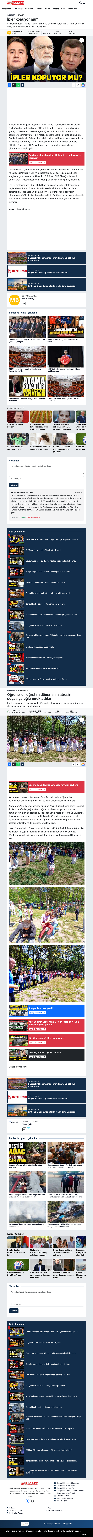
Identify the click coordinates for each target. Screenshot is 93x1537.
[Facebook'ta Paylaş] (9, 85)
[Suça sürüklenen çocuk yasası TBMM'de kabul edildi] (66, 386)
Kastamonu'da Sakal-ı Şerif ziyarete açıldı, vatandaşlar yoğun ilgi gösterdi (65, 1166)
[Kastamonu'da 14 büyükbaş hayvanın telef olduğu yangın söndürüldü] (66, 1211)
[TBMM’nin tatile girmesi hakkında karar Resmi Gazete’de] (27, 356)
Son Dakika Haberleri (65, 1498)
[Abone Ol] (83, 85)
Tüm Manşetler (63, 1496)
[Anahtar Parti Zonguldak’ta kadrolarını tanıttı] (66, 327)
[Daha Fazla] (22, 85)
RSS (26, 1524)
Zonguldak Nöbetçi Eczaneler (68, 1483)
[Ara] (80, 3)
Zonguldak (6, 8)
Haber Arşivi (62, 1501)
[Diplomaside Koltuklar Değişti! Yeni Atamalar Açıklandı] (27, 386)
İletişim (12, 1508)
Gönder (14, 485)
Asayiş (56, 8)
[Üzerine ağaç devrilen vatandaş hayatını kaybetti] (27, 1152)
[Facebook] (27, 1501)
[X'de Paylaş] (14, 85)
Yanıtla (15, 517)
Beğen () (24, 517)
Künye (50, 1508)
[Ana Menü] (84, 3)
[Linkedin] (28, 1129)
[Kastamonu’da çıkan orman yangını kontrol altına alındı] (27, 1211)
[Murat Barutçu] (14, 300)
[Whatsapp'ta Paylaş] (18, 85)
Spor (63, 8)
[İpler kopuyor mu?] (46, 59)
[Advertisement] (50, 105)
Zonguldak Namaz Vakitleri (67, 1488)
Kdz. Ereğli (17, 8)
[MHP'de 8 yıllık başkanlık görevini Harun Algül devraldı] (66, 356)
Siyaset (21, 15)
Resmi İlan (72, 8)
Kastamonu (23, 690)
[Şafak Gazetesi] (15, 2)
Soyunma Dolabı (15, 1510)
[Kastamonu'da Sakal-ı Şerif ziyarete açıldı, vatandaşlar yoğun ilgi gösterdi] (66, 1152)
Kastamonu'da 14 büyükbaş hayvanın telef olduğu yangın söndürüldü (65, 1225)
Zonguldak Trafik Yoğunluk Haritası (70, 1491)
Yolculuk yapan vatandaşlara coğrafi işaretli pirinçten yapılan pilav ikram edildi (27, 1196)
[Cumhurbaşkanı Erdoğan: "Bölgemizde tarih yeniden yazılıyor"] (27, 327)
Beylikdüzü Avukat (16, 1513)
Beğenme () (35, 517)
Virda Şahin (27, 1124)
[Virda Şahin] (15, 1122)
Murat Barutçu (28, 298)
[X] (32, 1501)
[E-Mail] (24, 303)
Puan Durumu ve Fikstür (66, 1493)
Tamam (84, 1534)
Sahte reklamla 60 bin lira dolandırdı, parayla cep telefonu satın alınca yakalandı (65, 1196)
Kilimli (47, 8)
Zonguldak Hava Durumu (66, 1486)
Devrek (39, 8)
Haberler (11, 15)
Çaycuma (29, 8)
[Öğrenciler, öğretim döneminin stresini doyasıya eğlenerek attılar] (46, 739)
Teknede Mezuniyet (55, 1510)
